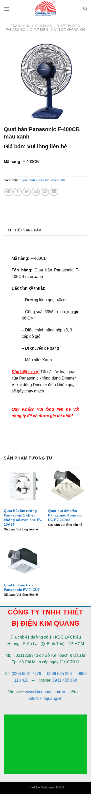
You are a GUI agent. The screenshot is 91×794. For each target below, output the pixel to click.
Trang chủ (20, 26)
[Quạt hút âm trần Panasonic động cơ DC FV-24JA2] (67, 486)
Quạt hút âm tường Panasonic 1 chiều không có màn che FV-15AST (23, 517)
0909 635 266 (59, 673)
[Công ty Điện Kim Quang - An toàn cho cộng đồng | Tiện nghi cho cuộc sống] (45, 9)
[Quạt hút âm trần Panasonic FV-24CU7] (23, 560)
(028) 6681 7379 (27, 673)
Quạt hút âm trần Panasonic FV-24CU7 (22, 587)
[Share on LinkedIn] (54, 192)
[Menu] (7, 9)
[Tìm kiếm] (85, 9)
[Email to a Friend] (36, 192)
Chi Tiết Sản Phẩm (24, 230)
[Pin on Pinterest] (45, 192)
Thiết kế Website (40, 787)
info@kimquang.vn (45, 698)
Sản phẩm (44, 26)
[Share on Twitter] (26, 192)
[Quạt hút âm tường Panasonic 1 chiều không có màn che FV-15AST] (23, 486)
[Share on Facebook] (17, 192)
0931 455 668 (64, 680)
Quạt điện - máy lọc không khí (57, 30)
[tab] (45, 230)
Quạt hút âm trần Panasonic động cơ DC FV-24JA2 (65, 515)
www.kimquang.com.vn (45, 692)
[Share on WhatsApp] (8, 192)
